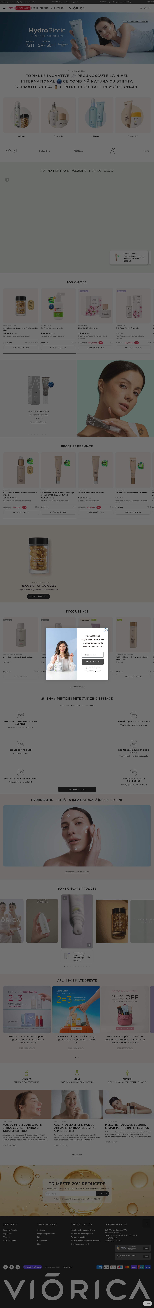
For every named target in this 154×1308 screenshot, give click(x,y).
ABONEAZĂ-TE (93, 662)
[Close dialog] (106, 630)
